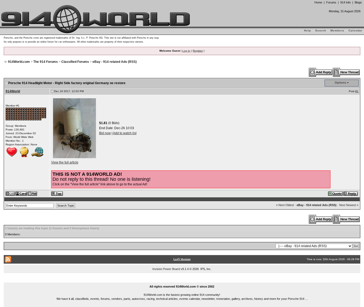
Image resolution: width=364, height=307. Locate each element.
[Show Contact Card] (21, 193)
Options (340, 82)
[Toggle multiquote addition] (335, 193)
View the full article (64, 162)
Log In (186, 50)
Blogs (358, 2)
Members (337, 30)
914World (13, 91)
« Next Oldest (285, 205)
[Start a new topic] (346, 72)
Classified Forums (75, 62)
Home (318, 2)
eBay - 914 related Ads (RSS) (114, 62)
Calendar (355, 30)
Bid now (105, 133)
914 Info (345, 2)
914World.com (19, 62)
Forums (331, 2)
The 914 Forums (45, 62)
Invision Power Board (166, 269)
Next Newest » (348, 205)
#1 (356, 91)
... (182, 280)
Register (198, 50)
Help (307, 30)
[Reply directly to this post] (350, 193)
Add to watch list (124, 133)
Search (320, 30)
